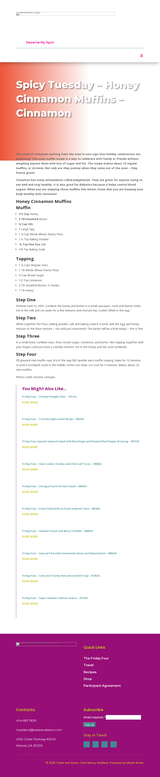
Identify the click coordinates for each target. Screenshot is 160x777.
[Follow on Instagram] (104, 744)
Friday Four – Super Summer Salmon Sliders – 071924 (55, 598)
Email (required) (95, 717)
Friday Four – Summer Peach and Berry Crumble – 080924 (57, 531)
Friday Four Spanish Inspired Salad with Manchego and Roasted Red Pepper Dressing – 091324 (80, 441)
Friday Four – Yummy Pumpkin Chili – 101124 (49, 396)
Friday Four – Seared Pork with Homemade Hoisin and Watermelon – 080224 (69, 553)
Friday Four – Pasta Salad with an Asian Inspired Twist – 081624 (61, 508)
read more (30, 402)
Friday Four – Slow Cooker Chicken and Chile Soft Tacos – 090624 (61, 464)
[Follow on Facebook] (87, 744)
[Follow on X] (95, 744)
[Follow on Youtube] (113, 744)
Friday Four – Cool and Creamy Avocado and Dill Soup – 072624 (60, 575)
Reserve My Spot (40, 42)
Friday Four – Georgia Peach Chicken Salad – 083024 (54, 486)
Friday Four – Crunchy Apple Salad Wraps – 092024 (53, 419)
